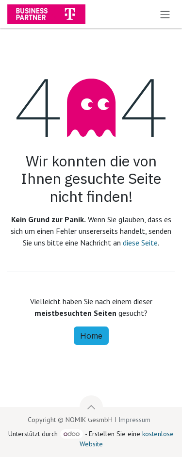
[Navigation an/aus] (165, 14)
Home (91, 336)
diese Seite (140, 242)
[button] (91, 407)
